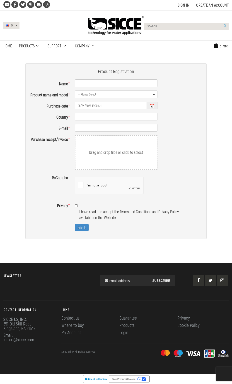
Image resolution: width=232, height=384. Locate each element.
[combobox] (186, 26)
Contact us (70, 317)
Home (6, 56)
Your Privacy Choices (123, 379)
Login (123, 332)
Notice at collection (96, 379)
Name (63, 83)
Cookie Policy (188, 325)
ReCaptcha (60, 177)
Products (127, 325)
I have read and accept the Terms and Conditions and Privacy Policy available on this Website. (129, 214)
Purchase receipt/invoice (49, 139)
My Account (71, 332)
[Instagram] (222, 280)
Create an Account (212, 4)
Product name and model (49, 94)
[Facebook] (198, 280)
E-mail (63, 128)
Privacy (62, 205)
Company (82, 45)
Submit (82, 228)
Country (62, 117)
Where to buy (72, 325)
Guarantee (128, 317)
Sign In (183, 4)
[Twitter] (210, 280)
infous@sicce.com (18, 339)
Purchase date (57, 105)
